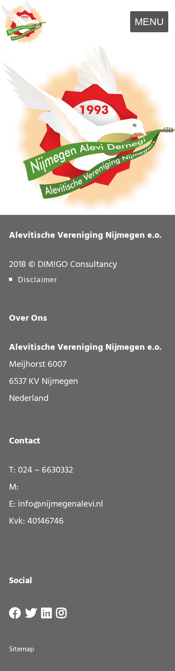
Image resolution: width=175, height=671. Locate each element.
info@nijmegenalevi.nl (60, 504)
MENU (149, 21)
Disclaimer (37, 280)
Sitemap (21, 649)
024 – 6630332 (45, 470)
